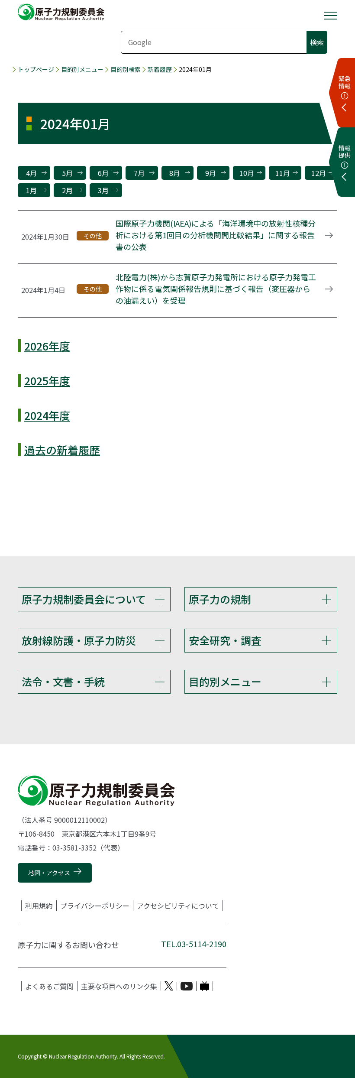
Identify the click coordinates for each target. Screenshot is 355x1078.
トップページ (36, 69)
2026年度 (47, 346)
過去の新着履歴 (62, 450)
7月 (139, 173)
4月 (31, 173)
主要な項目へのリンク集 (119, 986)
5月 (67, 173)
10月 (246, 173)
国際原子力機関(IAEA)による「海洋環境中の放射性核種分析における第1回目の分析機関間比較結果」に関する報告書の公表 (216, 235)
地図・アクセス (49, 872)
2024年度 (47, 415)
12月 (318, 173)
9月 (210, 173)
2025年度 (47, 380)
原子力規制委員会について (84, 599)
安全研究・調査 (225, 640)
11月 (282, 173)
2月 (67, 190)
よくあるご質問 (49, 986)
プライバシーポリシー (94, 905)
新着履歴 (160, 69)
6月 (103, 173)
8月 (174, 173)
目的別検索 (125, 69)
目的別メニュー (82, 69)
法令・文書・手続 (63, 681)
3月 (103, 190)
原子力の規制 (220, 599)
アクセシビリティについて (178, 905)
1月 (31, 190)
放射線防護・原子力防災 (79, 640)
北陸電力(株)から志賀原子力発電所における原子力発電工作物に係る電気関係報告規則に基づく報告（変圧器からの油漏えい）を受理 (216, 288)
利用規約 (39, 905)
